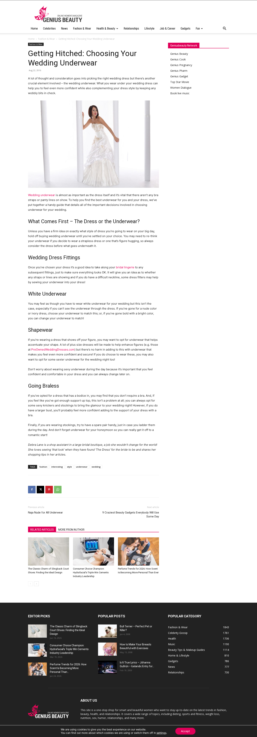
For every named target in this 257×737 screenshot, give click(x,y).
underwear (81, 466)
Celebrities (49, 28)
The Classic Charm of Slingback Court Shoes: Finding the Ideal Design (68, 630)
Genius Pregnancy (181, 65)
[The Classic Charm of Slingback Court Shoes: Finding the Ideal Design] (48, 551)
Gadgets (185, 28)
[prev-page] (30, 583)
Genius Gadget (179, 76)
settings (161, 732)
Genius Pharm (178, 70)
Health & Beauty (105, 28)
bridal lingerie (125, 267)
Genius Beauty (179, 54)
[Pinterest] (49, 489)
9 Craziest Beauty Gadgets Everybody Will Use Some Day (130, 514)
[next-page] (36, 583)
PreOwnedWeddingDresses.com (53, 349)
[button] (224, 29)
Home (34, 28)
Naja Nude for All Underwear (45, 512)
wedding (96, 466)
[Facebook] (32, 489)
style (69, 466)
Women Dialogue (181, 87)
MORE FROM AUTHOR (71, 529)
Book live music (179, 93)
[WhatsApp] (58, 489)
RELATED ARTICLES (42, 529)
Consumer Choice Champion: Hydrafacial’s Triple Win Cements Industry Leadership (91, 572)
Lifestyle (149, 28)
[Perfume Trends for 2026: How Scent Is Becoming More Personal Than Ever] (138, 551)
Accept (185, 731)
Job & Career (167, 28)
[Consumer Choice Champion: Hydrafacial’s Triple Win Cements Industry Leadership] (93, 551)
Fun (198, 28)
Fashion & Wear (82, 28)
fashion (43, 466)
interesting (57, 466)
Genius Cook (178, 59)
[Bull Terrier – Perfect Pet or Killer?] (107, 631)
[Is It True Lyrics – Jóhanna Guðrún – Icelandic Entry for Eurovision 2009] (107, 667)
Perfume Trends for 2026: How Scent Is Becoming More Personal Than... (68, 668)
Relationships (131, 28)
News (64, 28)
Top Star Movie (179, 82)
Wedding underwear (41, 195)
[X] (40, 489)
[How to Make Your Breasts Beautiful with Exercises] (107, 649)
